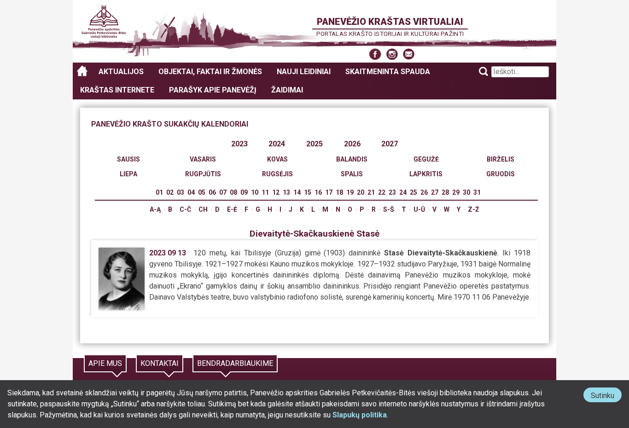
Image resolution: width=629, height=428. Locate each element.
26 (424, 192)
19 (350, 192)
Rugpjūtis (203, 174)
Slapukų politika (359, 415)
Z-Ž (473, 209)
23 (392, 192)
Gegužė (426, 159)
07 (223, 192)
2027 (389, 143)
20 (360, 192)
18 (339, 192)
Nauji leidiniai (304, 71)
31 (477, 192)
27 (434, 192)
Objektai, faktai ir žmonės (210, 71)
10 (254, 192)
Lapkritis (426, 174)
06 (212, 192)
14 (297, 192)
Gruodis (500, 174)
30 (466, 192)
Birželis (500, 159)
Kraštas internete (117, 90)
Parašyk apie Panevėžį (212, 90)
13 (286, 192)
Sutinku (606, 396)
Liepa (128, 174)
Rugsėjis (277, 174)
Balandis (351, 159)
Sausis (128, 159)
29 (456, 192)
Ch (203, 209)
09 (244, 192)
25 (413, 192)
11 (265, 192)
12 (276, 192)
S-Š (388, 209)
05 (201, 192)
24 (403, 192)
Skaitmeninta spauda (387, 71)
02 (170, 192)
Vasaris (203, 159)
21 (371, 192)
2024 (276, 143)
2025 (314, 143)
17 (328, 192)
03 (180, 192)
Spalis (352, 174)
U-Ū (419, 209)
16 (318, 192)
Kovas (277, 159)
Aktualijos (121, 71)
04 (191, 192)
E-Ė (232, 209)
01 (159, 192)
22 (381, 192)
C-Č (185, 209)
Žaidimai (287, 90)
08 (233, 192)
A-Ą (155, 209)
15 (307, 192)
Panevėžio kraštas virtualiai (390, 21)
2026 (352, 143)
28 (445, 192)
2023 (239, 143)
